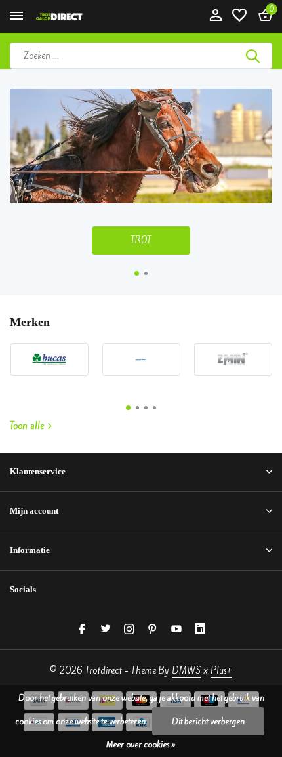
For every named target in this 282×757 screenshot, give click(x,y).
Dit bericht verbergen (208, 721)
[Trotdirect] (69, 16)
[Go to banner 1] (141, 172)
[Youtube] (176, 630)
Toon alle (27, 426)
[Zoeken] (253, 55)
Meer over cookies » (141, 744)
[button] (137, 273)
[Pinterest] (153, 630)
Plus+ (221, 671)
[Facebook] (82, 630)
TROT (141, 240)
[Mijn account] (215, 16)
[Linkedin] (200, 630)
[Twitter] (105, 630)
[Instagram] (129, 630)
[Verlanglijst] (239, 16)
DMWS (186, 671)
